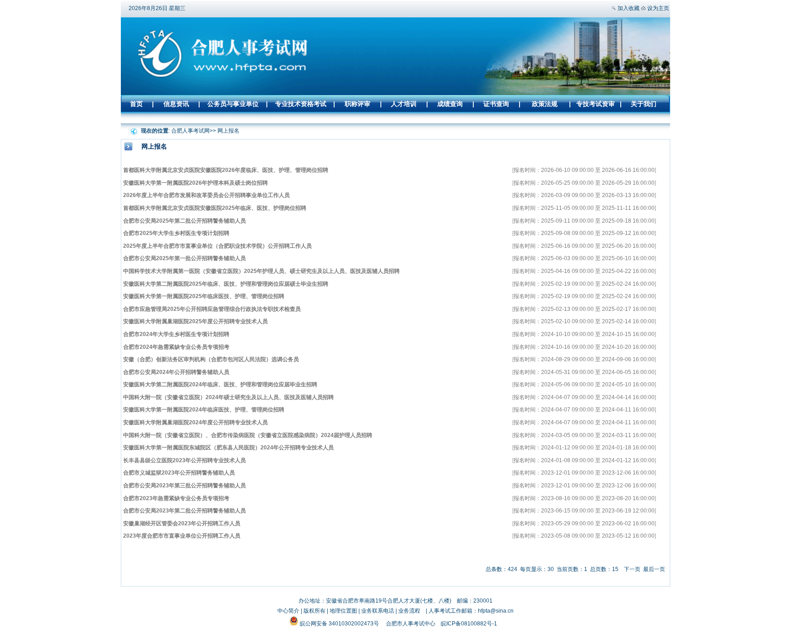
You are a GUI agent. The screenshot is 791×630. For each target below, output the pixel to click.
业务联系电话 (377, 611)
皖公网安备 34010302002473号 (339, 623)
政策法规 (545, 103)
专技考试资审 (595, 103)
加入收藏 (628, 8)
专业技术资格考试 (300, 103)
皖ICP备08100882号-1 (469, 623)
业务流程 (409, 611)
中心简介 (288, 611)
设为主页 (658, 8)
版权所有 (314, 611)
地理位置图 (343, 611)
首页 (136, 103)
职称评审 (357, 103)
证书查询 (496, 103)
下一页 (632, 569)
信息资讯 (176, 103)
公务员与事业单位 (233, 103)
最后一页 (654, 569)
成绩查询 (450, 103)
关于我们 (643, 103)
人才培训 (404, 103)
